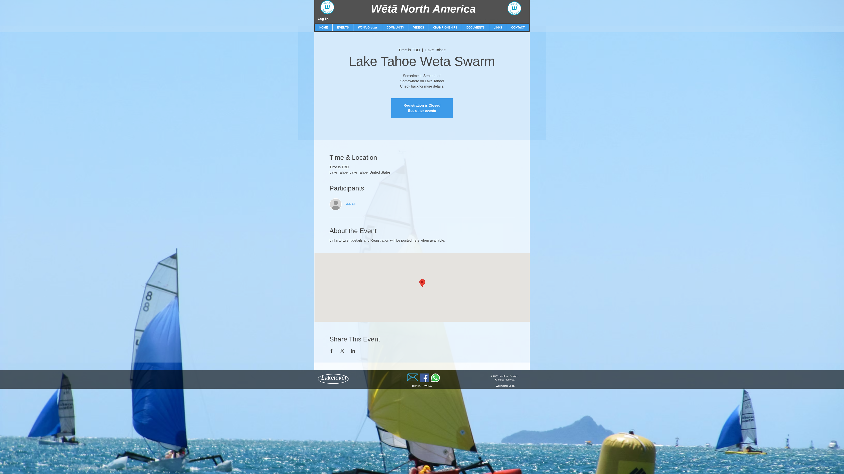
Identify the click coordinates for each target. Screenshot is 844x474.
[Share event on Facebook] (331, 351)
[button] (342, 27)
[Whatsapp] (435, 377)
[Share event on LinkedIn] (353, 351)
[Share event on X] (342, 351)
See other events (422, 111)
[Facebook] (424, 377)
